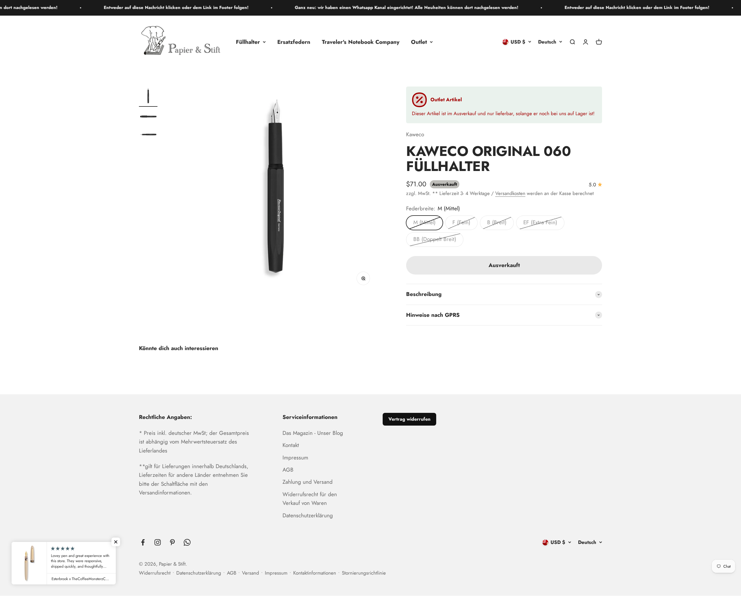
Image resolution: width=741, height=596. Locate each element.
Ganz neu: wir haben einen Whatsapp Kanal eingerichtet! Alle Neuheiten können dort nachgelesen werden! (380, 7)
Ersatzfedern (293, 41)
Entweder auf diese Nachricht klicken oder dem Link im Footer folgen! (149, 7)
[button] (115, 542)
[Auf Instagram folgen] (158, 542)
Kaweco (415, 134)
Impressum (295, 457)
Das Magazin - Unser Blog (313, 433)
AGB (288, 470)
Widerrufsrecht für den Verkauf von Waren (310, 498)
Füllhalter (248, 41)
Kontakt (291, 445)
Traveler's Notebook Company (360, 41)
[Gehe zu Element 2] (148, 117)
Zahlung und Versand (308, 482)
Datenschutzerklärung (308, 515)
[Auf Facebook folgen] (143, 542)
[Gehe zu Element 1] (148, 97)
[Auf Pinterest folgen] (172, 542)
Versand (250, 572)
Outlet (419, 41)
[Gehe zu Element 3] (148, 135)
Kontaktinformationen (314, 572)
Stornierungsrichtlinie (364, 572)
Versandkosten (510, 193)
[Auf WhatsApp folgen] (187, 542)
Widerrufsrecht (154, 572)
